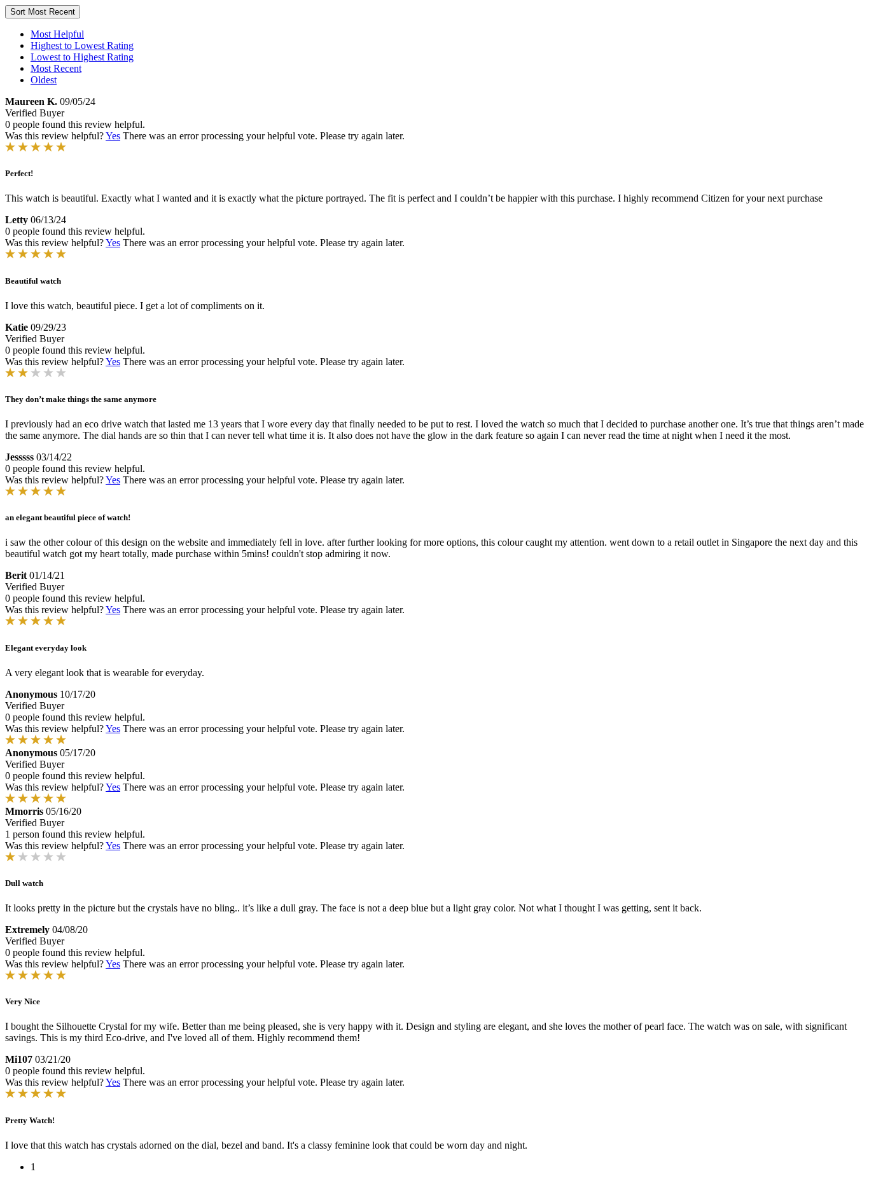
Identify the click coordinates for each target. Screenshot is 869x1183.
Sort (42, 12)
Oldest (44, 79)
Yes (113, 135)
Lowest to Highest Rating (82, 57)
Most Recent (56, 68)
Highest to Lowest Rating (82, 45)
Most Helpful (57, 34)
